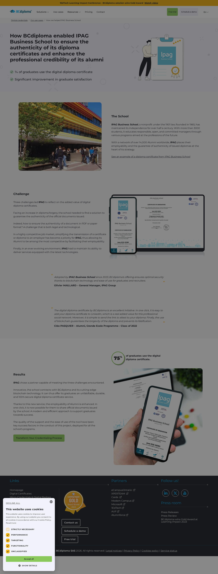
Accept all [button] (29, 559)
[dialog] (29, 534)
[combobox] (51, 501)
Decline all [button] (13, 503)
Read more (11, 523)
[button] (29, 565)
